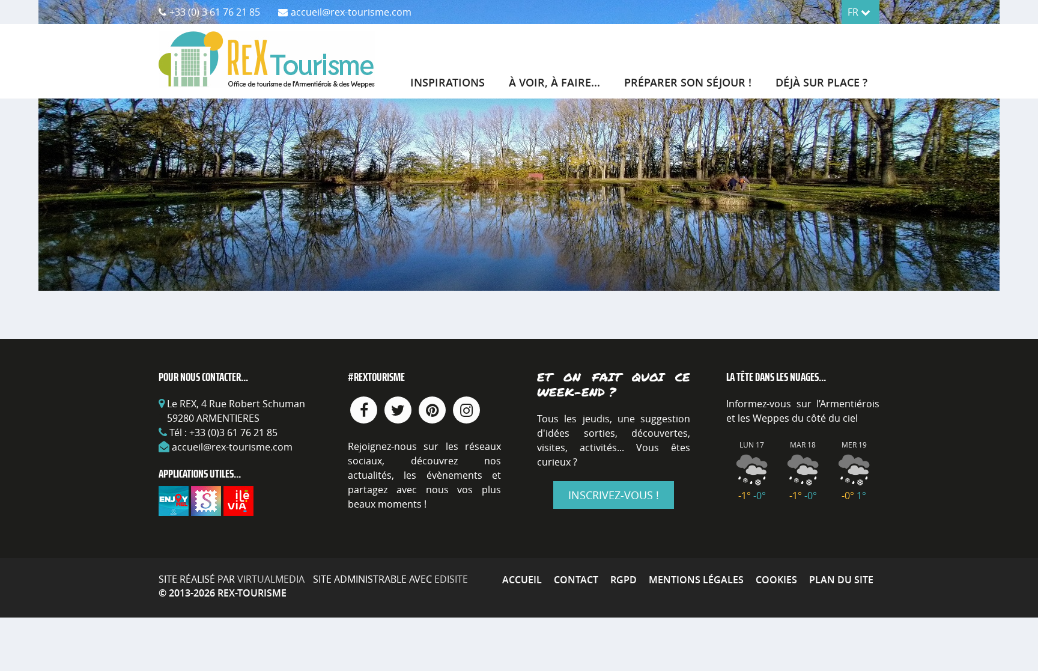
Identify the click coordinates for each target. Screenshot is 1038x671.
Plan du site (841, 579)
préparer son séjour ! (687, 82)
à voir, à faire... (554, 82)
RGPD (623, 579)
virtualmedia (271, 579)
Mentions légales (696, 579)
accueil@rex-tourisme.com (232, 447)
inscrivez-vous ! (613, 495)
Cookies (776, 579)
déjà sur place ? (821, 82)
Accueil (522, 579)
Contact (576, 579)
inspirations (447, 82)
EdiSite (451, 579)
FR (854, 12)
